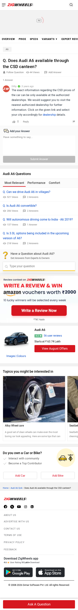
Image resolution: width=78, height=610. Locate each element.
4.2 (37, 335)
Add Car (20, 475)
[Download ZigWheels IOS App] (50, 572)
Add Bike (57, 475)
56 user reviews (53, 335)
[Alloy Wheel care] (34, 399)
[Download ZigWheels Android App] (18, 572)
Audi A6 (39, 330)
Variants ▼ (50, 39)
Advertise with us (16, 521)
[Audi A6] (16, 339)
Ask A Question (39, 604)
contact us (12, 528)
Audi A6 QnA (16, 488)
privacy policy (14, 542)
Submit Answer (39, 159)
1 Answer (32, 224)
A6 (7, 49)
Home (6, 488)
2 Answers (32, 197)
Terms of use (13, 535)
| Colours (21, 356)
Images (10, 356)
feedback (10, 549)
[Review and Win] (39, 299)
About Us (10, 515)
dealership (49, 114)
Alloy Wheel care (14, 425)
